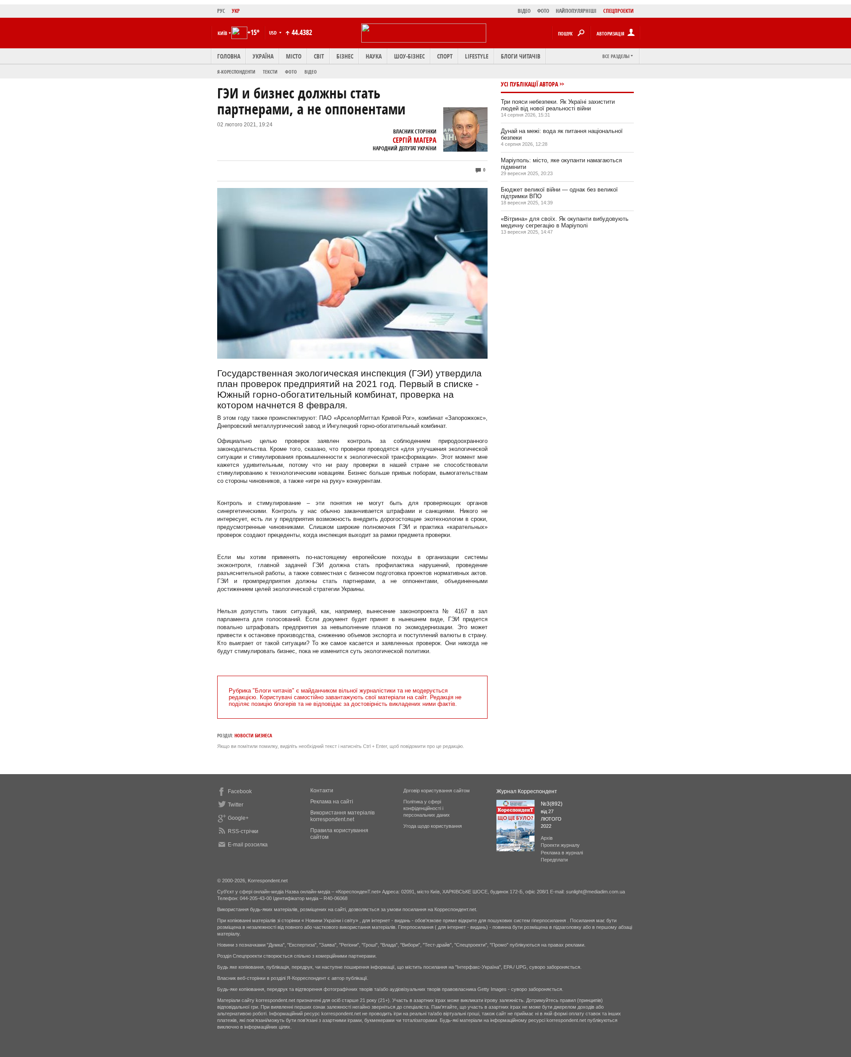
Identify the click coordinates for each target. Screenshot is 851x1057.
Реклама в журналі (562, 852)
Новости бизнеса (253, 735)
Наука (374, 56)
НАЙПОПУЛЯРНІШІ (576, 11)
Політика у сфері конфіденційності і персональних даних (426, 808)
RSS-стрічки (243, 831)
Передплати (554, 859)
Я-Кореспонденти (236, 71)
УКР (236, 11)
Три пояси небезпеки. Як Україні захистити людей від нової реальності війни (558, 105)
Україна (263, 56)
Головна (228, 56)
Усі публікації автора (529, 84)
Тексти (270, 71)
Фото (291, 71)
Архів (547, 838)
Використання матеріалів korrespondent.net (342, 816)
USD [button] (273, 32)
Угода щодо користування (432, 826)
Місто (293, 56)
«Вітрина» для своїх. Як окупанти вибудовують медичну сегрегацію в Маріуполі (564, 222)
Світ (319, 56)
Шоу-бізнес (409, 56)
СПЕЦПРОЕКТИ (618, 11)
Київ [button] (222, 33)
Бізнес (344, 56)
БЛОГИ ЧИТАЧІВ (520, 56)
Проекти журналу (560, 845)
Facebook (240, 791)
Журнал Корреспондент (526, 791)
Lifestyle (476, 56)
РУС (221, 11)
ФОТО (543, 11)
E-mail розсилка (248, 845)
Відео (310, 71)
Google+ (238, 818)
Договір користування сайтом (436, 790)
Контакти (321, 790)
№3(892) (551, 804)
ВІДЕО (524, 11)
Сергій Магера (415, 140)
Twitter (235, 805)
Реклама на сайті (331, 802)
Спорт (445, 56)
